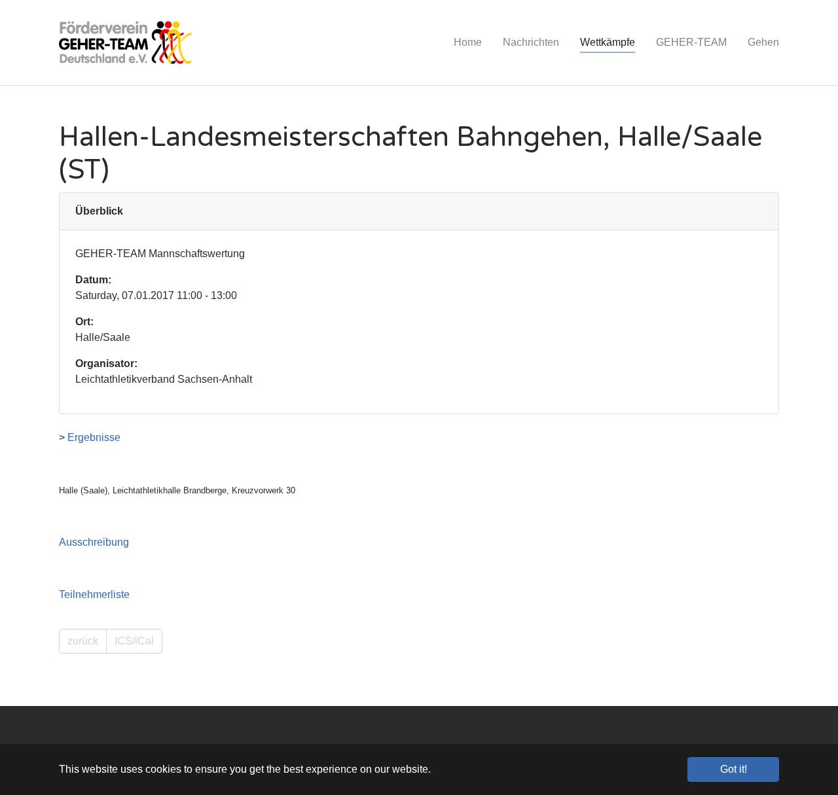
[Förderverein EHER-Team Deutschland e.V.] (125, 42)
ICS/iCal (134, 640)
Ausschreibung (94, 542)
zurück (82, 640)
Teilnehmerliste (94, 594)
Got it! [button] (733, 769)
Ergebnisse (93, 437)
